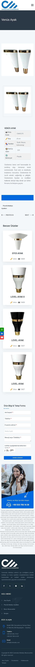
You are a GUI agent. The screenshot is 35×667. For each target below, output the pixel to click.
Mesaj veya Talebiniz (13, 437)
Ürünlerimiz (14, 660)
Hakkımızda (24, 660)
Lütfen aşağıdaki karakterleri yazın (15, 447)
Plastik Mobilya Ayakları (7, 207)
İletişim (6, 613)
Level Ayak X (17, 297)
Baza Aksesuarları (9, 609)
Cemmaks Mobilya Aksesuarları (23, 653)
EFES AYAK (17, 253)
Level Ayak (17, 340)
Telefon (8, 419)
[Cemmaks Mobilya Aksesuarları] (10, 5)
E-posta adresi (11, 425)
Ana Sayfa (7, 600)
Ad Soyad (9, 412)
